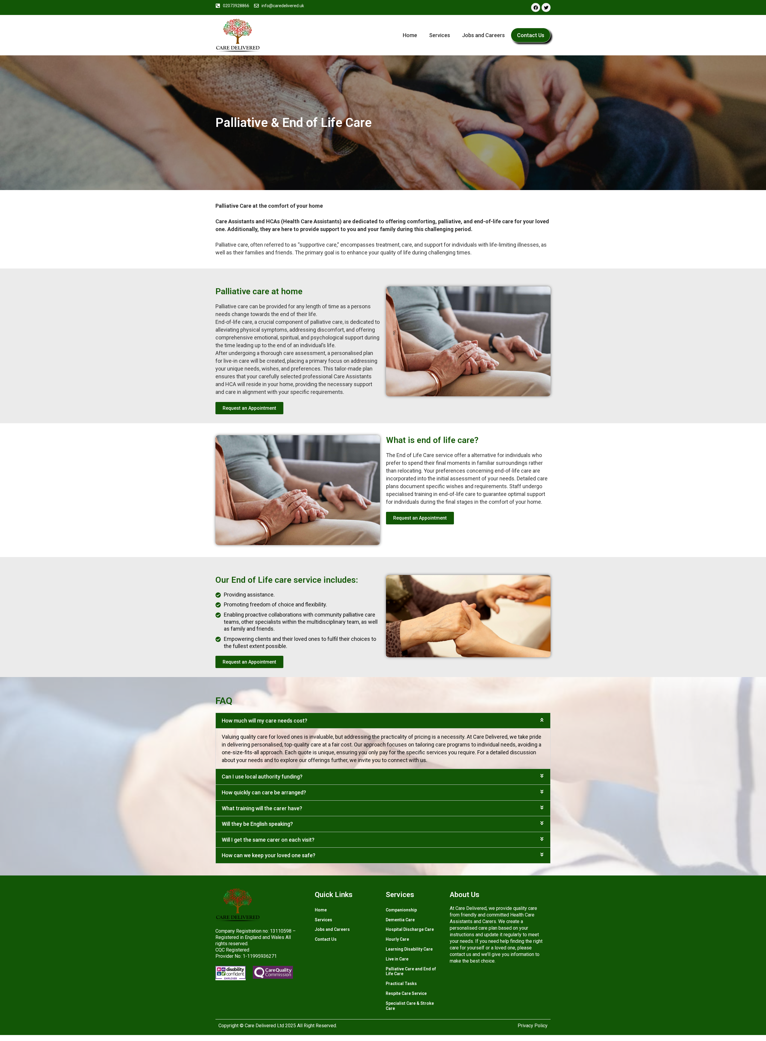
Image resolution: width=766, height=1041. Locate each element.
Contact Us (530, 35)
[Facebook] (535, 7)
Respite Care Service (406, 993)
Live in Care (397, 959)
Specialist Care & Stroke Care (410, 1006)
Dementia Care (400, 919)
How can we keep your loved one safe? (268, 855)
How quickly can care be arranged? (264, 792)
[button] (383, 721)
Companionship (401, 910)
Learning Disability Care (409, 949)
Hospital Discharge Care (410, 929)
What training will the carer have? (262, 808)
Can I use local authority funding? (262, 776)
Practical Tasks (401, 983)
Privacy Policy (533, 1025)
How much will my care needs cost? (264, 720)
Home (410, 35)
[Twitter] (546, 7)
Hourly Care (397, 939)
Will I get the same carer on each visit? (268, 840)
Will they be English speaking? (257, 824)
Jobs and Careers (483, 35)
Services (439, 35)
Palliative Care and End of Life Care (411, 971)
